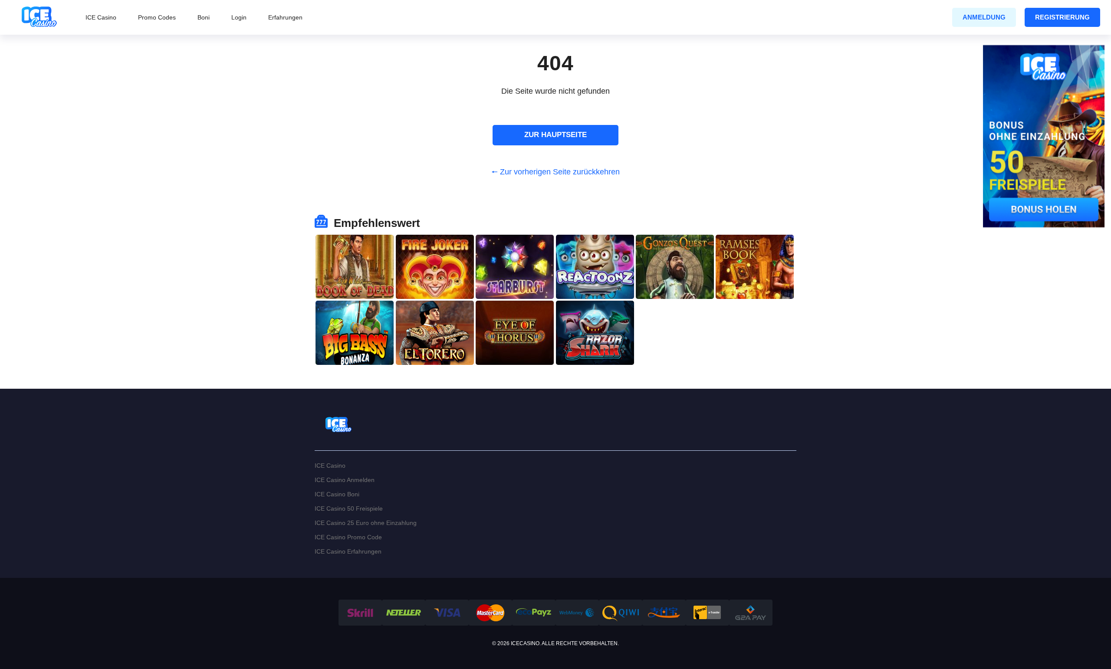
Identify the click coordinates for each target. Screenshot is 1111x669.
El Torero (434, 311)
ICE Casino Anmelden (345, 479)
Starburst (515, 245)
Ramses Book (754, 245)
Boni (203, 17)
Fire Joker (435, 245)
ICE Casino (100, 17)
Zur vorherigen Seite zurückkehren (560, 171)
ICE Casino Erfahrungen (348, 551)
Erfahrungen (285, 17)
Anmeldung (984, 17)
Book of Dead (355, 245)
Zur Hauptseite (555, 135)
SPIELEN (354, 285)
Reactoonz (594, 245)
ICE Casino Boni (337, 494)
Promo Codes (157, 17)
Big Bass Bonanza (354, 311)
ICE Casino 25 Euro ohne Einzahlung (366, 522)
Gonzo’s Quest (674, 245)
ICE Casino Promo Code (348, 537)
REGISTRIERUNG (1062, 17)
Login (239, 17)
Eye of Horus (514, 311)
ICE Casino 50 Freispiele (349, 508)
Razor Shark (595, 311)
